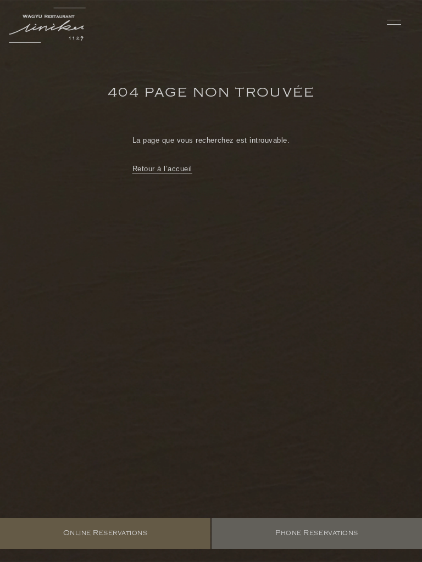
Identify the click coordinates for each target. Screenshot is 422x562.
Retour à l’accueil (162, 169)
